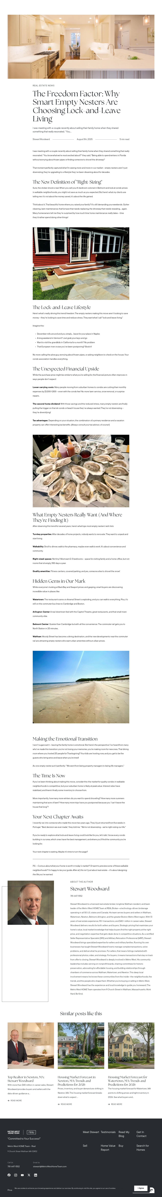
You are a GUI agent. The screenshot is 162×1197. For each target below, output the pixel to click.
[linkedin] (35, 1175)
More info (119, 1188)
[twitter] (29, 1175)
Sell (85, 1146)
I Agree (141, 1188)
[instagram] (15, 1175)
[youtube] (22, 1175)
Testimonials (108, 1132)
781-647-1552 (76, 896)
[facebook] (9, 1175)
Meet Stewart (91, 1132)
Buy (121, 1146)
